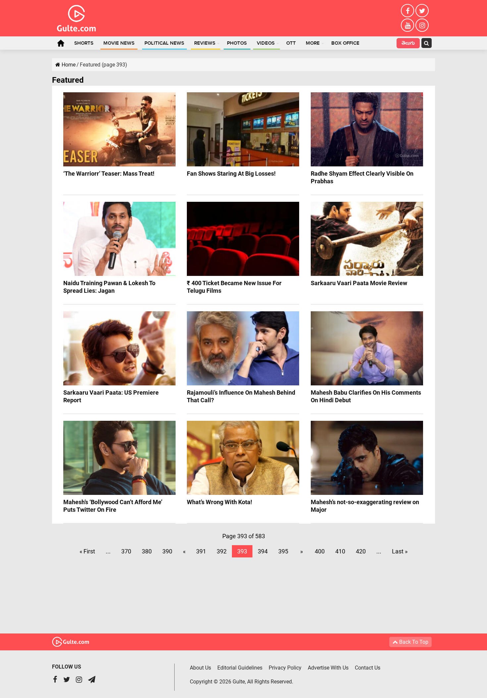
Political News (164, 43)
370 (126, 551)
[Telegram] (91, 680)
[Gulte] (76, 17)
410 (340, 551)
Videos (266, 43)
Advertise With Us (328, 668)
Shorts (83, 43)
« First (87, 551)
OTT (291, 43)
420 (361, 551)
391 (201, 551)
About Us (200, 668)
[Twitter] (422, 10)
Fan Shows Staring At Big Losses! (231, 173)
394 (263, 551)
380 (147, 551)
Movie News (119, 43)
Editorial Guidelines (239, 668)
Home (60, 43)
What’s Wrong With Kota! (219, 502)
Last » (399, 551)
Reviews (204, 43)
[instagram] (422, 25)
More (313, 43)
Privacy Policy (285, 668)
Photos (237, 43)
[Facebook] (407, 10)
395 (283, 551)
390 (167, 551)
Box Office (345, 43)
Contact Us (367, 668)
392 (222, 551)
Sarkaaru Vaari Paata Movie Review (359, 283)
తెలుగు (408, 43)
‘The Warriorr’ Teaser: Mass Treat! (108, 173)
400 (320, 551)
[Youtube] (407, 25)
